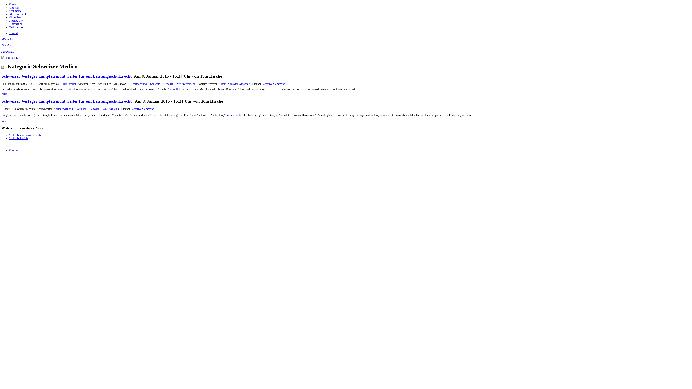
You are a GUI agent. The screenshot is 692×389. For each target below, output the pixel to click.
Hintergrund (16, 23)
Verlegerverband (186, 83)
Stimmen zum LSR (19, 14)
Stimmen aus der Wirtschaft (234, 83)
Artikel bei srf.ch (18, 138)
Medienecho (16, 27)
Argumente (15, 10)
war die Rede (175, 89)
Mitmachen (15, 17)
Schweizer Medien (100, 83)
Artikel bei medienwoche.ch (25, 135)
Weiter (4, 94)
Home (12, 4)
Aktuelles (14, 7)
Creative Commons (274, 83)
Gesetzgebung (138, 83)
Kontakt (13, 33)
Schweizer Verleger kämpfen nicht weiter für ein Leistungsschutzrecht (66, 76)
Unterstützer (16, 20)
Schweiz (155, 83)
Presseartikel (68, 83)
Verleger (168, 83)
